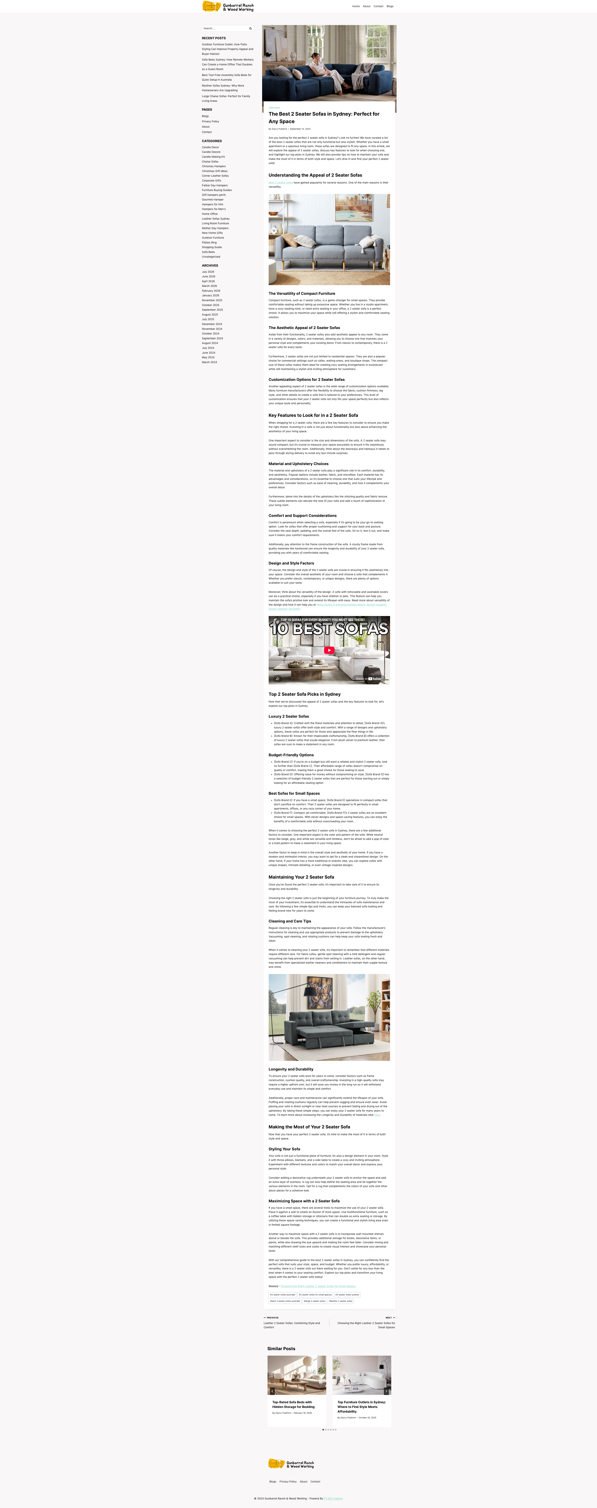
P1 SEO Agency (333, 1498)
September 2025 (212, 309)
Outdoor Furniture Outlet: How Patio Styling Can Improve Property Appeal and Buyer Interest (227, 49)
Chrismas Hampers (214, 166)
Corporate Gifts (211, 180)
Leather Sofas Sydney (216, 218)
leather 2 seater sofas (340, 1301)
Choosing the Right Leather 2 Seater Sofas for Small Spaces (318, 1286)
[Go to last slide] (272, 1391)
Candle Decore (211, 151)
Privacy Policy (210, 121)
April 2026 (208, 281)
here (377, 1114)
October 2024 (210, 333)
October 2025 (210, 305)
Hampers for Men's (214, 209)
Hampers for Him (212, 204)
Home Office (210, 213)
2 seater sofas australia (282, 1294)
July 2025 (208, 319)
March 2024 (209, 362)
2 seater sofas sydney (347, 1294)
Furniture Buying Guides (217, 190)
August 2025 (210, 314)
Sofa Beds (274, 108)
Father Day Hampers (215, 185)
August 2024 (210, 343)
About (366, 6)
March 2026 (209, 285)
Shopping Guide (212, 247)
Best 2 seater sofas (281, 182)
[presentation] (296, 1375)
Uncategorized (211, 256)
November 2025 (212, 300)
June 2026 (208, 276)
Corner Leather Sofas (215, 175)
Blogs (390, 6)
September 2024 (212, 338)
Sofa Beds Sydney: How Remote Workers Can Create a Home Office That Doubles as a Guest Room (228, 64)
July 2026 (208, 271)
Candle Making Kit (213, 156)
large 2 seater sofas (314, 1301)
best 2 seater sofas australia (285, 1301)
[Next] (386, 1391)
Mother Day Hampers (215, 228)
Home (356, 6)
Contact (378, 6)
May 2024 (208, 357)
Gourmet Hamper (213, 199)
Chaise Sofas (210, 161)
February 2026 (211, 290)
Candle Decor (210, 147)
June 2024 (208, 352)
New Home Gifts (212, 232)
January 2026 (210, 295)
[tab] (323, 1429)
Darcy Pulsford (279, 129)
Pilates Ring (209, 242)
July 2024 (208, 347)
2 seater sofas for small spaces (315, 1294)
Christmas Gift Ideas (215, 171)
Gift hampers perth (214, 194)
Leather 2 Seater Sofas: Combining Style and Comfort (292, 1322)
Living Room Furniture (215, 223)
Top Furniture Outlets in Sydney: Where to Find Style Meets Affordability (362, 1406)
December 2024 (212, 324)
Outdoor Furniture (213, 237)
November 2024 (212, 328)
